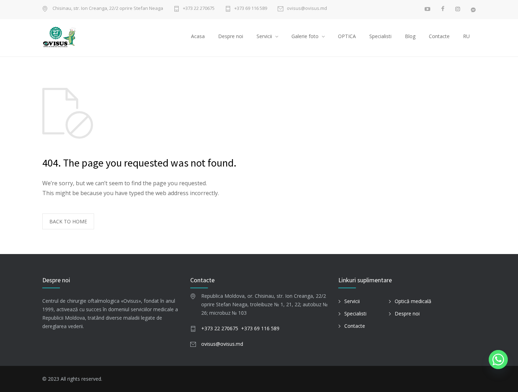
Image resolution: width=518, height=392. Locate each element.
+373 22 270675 (199, 8)
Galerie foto (305, 36)
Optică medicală (413, 301)
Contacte (439, 36)
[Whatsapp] (498, 359)
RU (466, 36)
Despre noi (230, 36)
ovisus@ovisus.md (307, 8)
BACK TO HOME (68, 221)
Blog (410, 36)
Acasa (198, 36)
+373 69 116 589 (250, 8)
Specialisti (380, 36)
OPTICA (347, 36)
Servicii (264, 36)
